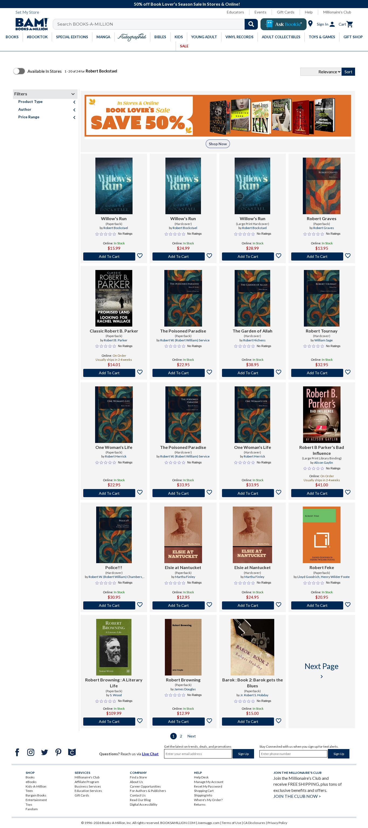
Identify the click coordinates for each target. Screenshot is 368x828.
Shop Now (218, 143)
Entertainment (36, 800)
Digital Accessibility (143, 804)
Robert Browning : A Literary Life (114, 682)
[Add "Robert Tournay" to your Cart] (321, 373)
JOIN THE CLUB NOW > (297, 796)
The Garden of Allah (252, 330)
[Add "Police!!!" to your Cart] (113, 605)
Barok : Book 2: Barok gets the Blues (252, 682)
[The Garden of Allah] (252, 298)
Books (30, 777)
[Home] (30, 24)
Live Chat (150, 753)
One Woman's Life (113, 447)
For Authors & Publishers (148, 791)
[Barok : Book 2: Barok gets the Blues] (252, 647)
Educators (235, 12)
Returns (200, 804)
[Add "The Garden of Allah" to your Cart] (252, 373)
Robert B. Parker (115, 340)
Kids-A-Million (36, 786)
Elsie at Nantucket (183, 567)
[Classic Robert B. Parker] (113, 298)
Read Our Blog (140, 800)
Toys (29, 804)
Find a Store (138, 777)
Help (309, 12)
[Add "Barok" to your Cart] (252, 722)
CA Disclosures (254, 823)
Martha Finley (185, 577)
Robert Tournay (322, 330)
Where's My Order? (208, 800)
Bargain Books (36, 795)
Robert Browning (183, 679)
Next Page (322, 670)
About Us (136, 782)
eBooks (31, 782)
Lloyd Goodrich (308, 577)
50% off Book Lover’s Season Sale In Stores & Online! (187, 3)
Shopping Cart (204, 791)
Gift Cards (285, 12)
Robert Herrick (115, 456)
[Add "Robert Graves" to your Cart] (321, 256)
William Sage (323, 340)
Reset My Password (208, 786)
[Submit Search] (251, 24)
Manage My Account (208, 782)
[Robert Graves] (321, 186)
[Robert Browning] (183, 647)
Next (192, 736)
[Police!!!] (114, 534)
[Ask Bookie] (284, 24)
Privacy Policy (277, 823)
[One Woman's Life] (114, 414)
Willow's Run (114, 218)
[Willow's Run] (114, 186)
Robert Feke (322, 567)
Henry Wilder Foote (335, 577)
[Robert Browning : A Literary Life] (114, 647)
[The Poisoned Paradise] (183, 298)
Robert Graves (321, 218)
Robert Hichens (254, 340)
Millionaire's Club (337, 12)
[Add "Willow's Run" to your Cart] (113, 256)
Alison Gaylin (323, 462)
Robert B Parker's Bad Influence (321, 450)
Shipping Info (203, 795)
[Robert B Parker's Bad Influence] (322, 414)
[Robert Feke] (321, 534)
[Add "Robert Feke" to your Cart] (321, 605)
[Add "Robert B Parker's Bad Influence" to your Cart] (321, 493)
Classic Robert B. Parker (114, 330)
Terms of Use (231, 823)
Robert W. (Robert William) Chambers (115, 577)
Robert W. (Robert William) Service (185, 340)
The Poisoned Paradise (183, 330)
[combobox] (159, 24)
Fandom (32, 809)
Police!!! (113, 567)
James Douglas (185, 689)
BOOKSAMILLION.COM (177, 823)
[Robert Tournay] (322, 298)
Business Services (88, 786)
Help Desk (201, 777)
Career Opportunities (145, 786)
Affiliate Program (87, 782)
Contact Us (138, 795)
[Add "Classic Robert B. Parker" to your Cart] (113, 373)
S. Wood (116, 695)
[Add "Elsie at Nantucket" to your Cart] (183, 605)
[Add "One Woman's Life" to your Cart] (113, 493)
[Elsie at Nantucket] (183, 534)
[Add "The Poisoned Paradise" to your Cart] (183, 373)
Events (260, 12)
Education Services (88, 791)
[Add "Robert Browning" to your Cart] (113, 722)
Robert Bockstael (115, 228)
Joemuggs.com (208, 823)
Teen (29, 791)
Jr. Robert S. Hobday (254, 695)
